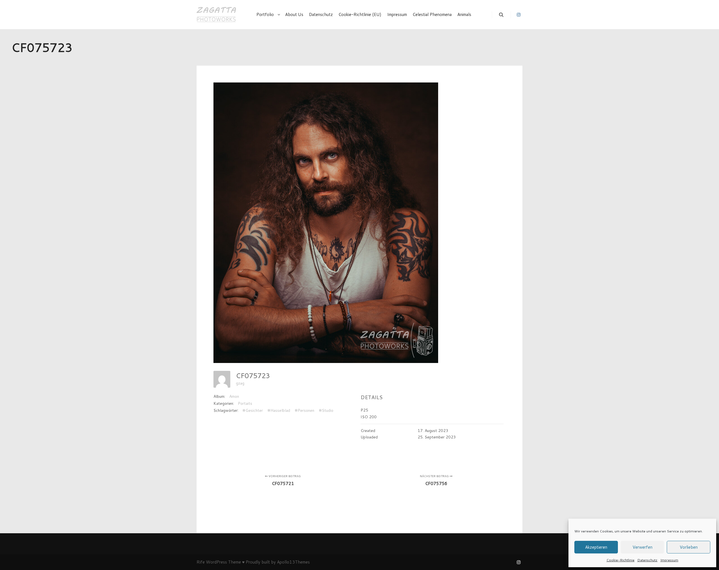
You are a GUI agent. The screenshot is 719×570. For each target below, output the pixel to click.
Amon (234, 396)
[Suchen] (501, 15)
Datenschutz (647, 560)
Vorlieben (689, 547)
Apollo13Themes (293, 562)
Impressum (669, 560)
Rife (201, 562)
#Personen (304, 410)
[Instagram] (518, 14)
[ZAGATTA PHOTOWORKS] (216, 14)
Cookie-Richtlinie (620, 560)
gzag (240, 383)
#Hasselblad (278, 410)
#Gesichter (252, 410)
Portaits (245, 403)
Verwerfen (642, 547)
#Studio (326, 410)
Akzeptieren (596, 547)
